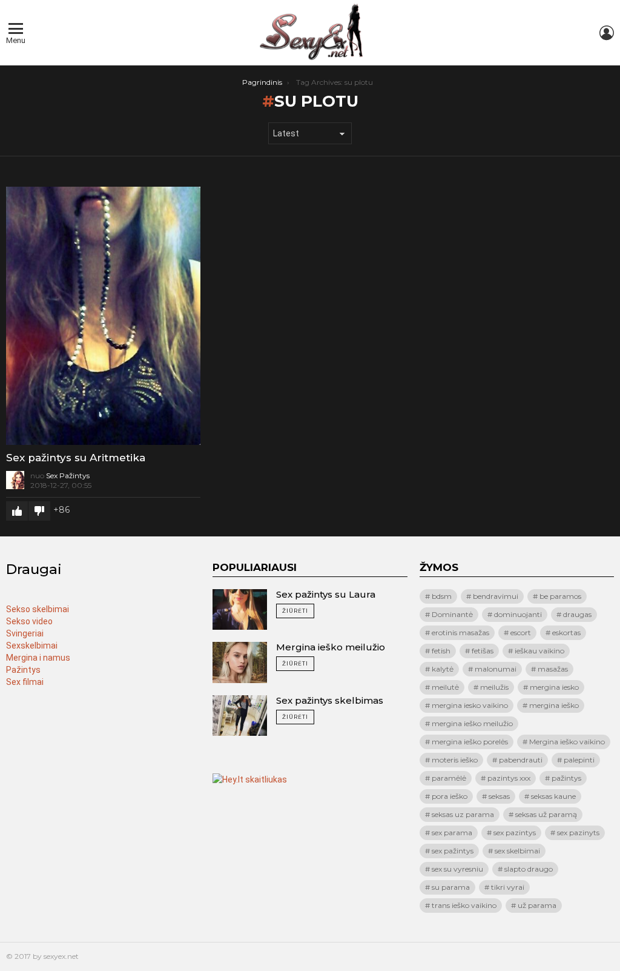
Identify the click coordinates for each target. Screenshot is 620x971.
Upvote (17, 511)
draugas (577, 614)
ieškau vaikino (539, 650)
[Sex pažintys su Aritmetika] (103, 316)
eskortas (566, 632)
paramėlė (449, 777)
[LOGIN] (606, 33)
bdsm (442, 596)
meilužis (494, 687)
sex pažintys (452, 850)
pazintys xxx (508, 777)
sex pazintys (514, 832)
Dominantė (452, 614)
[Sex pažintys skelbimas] (240, 715)
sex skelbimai (517, 850)
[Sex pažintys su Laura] (240, 609)
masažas (553, 668)
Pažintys (23, 670)
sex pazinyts (578, 832)
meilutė (445, 687)
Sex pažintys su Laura (325, 594)
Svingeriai (25, 633)
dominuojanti (518, 614)
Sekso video (29, 621)
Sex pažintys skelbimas (329, 700)
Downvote (39, 511)
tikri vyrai (507, 887)
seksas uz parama (463, 814)
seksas (499, 796)
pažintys (566, 777)
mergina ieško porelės (470, 741)
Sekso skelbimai (37, 609)
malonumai (495, 668)
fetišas (482, 650)
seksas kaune (553, 796)
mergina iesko (554, 687)
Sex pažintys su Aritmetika (75, 458)
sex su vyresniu (457, 868)
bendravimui (495, 596)
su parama (451, 887)
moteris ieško (455, 759)
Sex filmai (25, 682)
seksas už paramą (546, 814)
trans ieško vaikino (464, 905)
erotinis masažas (460, 632)
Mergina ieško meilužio (330, 647)
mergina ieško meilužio (472, 723)
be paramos (560, 596)
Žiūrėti (295, 610)
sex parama (452, 832)
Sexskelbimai (32, 645)
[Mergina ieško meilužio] (240, 662)
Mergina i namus (38, 657)
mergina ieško (554, 705)
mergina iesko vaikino (470, 705)
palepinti (579, 759)
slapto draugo (528, 868)
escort (520, 632)
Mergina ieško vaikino (567, 741)
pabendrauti (520, 759)
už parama (537, 905)
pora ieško (449, 796)
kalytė (442, 668)
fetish (441, 650)
